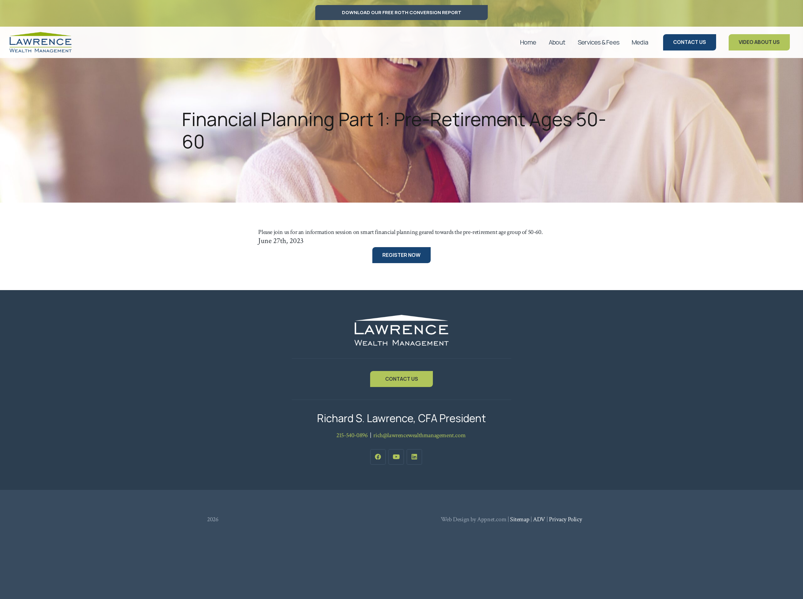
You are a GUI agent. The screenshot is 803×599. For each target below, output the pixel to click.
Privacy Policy (565, 519)
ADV (539, 519)
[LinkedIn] (414, 457)
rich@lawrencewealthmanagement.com (419, 435)
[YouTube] (396, 457)
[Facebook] (378, 457)
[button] (569, 42)
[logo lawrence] (40, 42)
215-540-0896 (351, 435)
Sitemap (519, 519)
